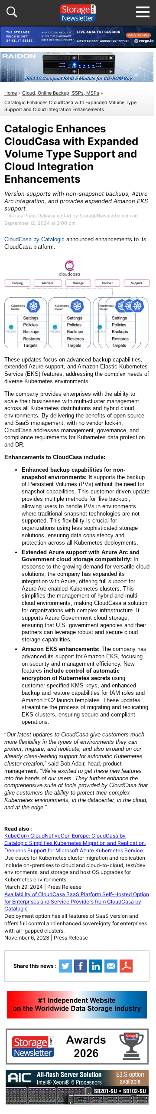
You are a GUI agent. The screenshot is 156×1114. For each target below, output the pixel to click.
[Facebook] (80, 966)
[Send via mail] (110, 966)
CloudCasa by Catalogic (34, 239)
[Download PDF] (126, 966)
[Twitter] (65, 966)
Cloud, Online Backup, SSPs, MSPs (60, 93)
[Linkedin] (95, 966)
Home (10, 93)
